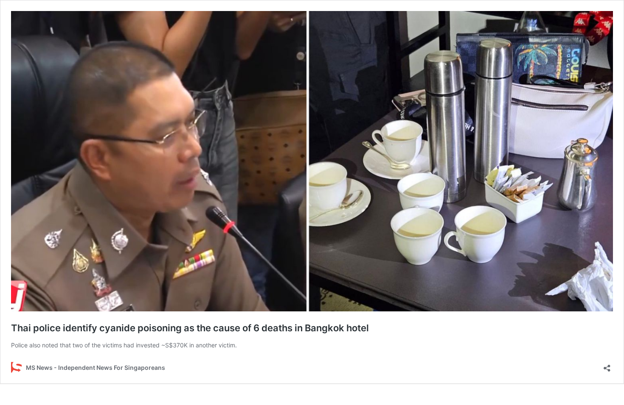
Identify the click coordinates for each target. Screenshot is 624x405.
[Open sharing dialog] (607, 365)
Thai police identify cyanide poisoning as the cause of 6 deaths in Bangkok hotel (190, 327)
